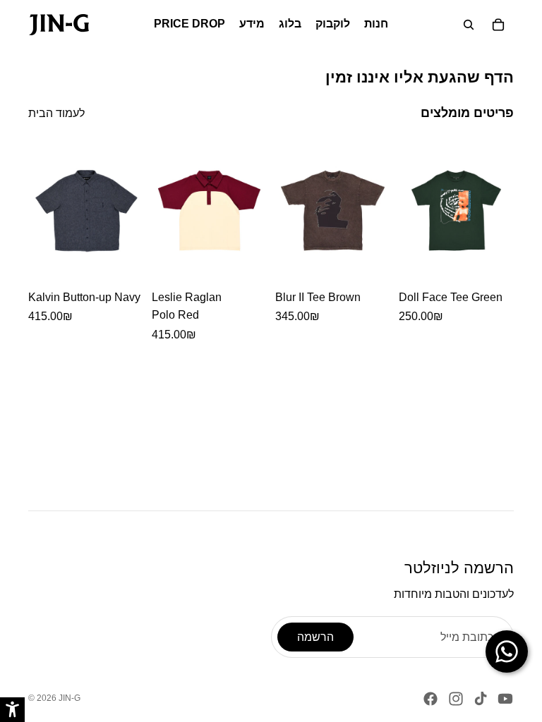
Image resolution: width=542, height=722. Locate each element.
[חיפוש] (468, 24)
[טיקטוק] (480, 698)
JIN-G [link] (69, 698)
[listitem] (85, 241)
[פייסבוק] (430, 698)
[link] (59, 24)
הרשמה (315, 637)
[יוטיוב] (505, 698)
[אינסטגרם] (455, 698)
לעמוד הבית (56, 113)
